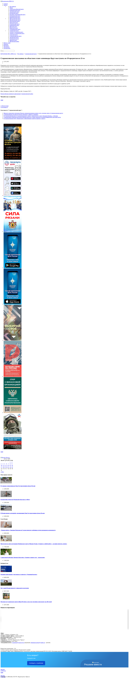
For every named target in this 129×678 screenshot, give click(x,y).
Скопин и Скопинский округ (17, 33)
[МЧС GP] (13, 267)
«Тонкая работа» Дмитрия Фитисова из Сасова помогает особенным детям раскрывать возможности (28, 530)
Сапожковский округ (15, 29)
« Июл (2, 472)
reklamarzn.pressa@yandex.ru (38, 642)
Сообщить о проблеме (36, 663)
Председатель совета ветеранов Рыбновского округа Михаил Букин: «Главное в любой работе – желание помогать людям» (34, 543)
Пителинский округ (15, 21)
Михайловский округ (15, 20)
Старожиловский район (27, 93)
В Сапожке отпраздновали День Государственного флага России (18, 486)
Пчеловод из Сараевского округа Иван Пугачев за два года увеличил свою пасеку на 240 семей (26, 601)
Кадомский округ (14, 13)
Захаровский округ (14, 11)
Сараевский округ (14, 30)
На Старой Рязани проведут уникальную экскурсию (15, 588)
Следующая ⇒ (4, 107)
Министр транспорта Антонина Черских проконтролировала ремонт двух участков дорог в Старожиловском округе (33, 113)
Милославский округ (15, 18)
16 (12, 465)
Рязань (11, 7)
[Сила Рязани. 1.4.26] (13, 231)
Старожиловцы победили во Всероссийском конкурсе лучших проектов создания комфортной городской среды (32, 117)
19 (5, 467)
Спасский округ (14, 34)
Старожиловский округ (16, 36)
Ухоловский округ (14, 37)
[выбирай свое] (13, 340)
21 (8, 467)
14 (8, 465)
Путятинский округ (15, 24)
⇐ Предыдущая (4, 105)
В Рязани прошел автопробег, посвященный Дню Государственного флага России (23, 513)
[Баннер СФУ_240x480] (13, 412)
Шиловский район (14, 41)
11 (3, 465)
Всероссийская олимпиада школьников (11, 93)
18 (3, 467)
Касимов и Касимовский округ (17, 14)
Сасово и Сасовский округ (16, 32)
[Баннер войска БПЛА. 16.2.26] (13, 159)
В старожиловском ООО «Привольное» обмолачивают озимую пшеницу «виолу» (24, 118)
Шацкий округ (13, 40)
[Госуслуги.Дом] (13, 195)
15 (10, 465)
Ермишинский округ (15, 10)
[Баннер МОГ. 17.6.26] (13, 448)
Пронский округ (14, 22)
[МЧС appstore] (13, 304)
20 (6, 467)
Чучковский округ (14, 38)
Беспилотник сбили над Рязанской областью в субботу (15, 499)
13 (6, 465)
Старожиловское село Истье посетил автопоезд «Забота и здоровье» (21, 114)
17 (1, 467)
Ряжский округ (13, 26)
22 (10, 467)
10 (1, 465)
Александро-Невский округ (17, 9)
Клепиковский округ (15, 16)
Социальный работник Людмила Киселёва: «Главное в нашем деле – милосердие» (23, 557)
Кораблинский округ (15, 17)
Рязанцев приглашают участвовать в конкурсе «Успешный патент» (19, 574)
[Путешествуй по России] (13, 376)
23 (12, 467)
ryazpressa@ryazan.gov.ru (18, 642)
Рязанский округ (14, 28)
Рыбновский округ (14, 25)
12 (5, 465)
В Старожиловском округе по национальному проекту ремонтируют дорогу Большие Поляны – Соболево (31, 116)
